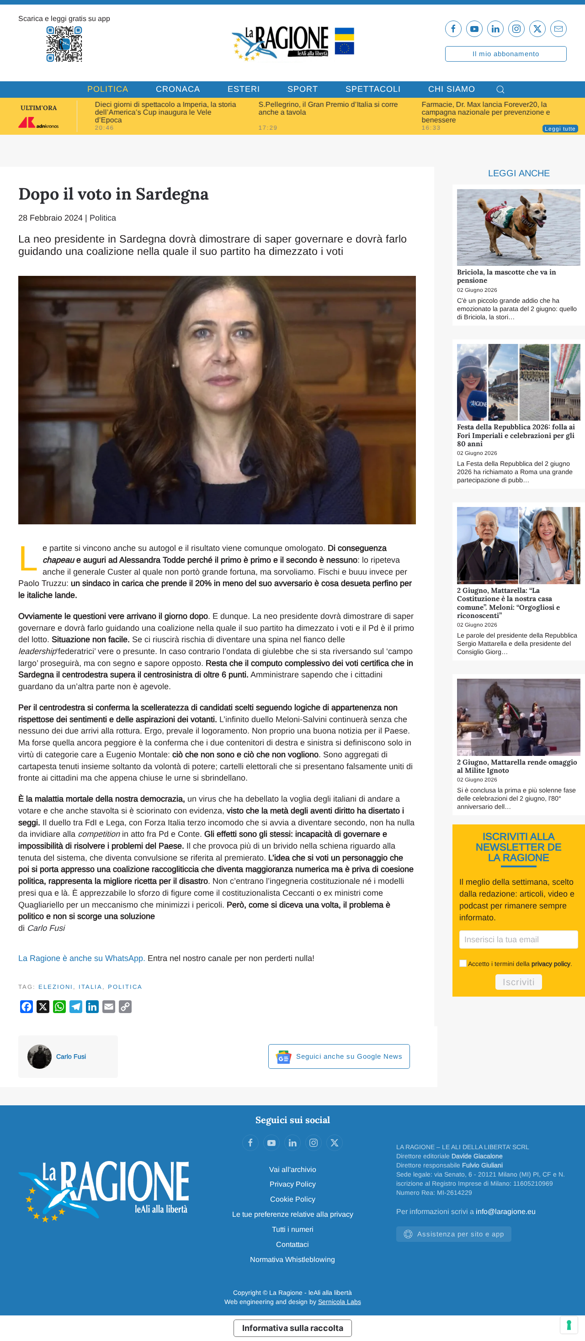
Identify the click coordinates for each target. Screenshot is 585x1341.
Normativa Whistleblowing (292, 1259)
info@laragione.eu (506, 1211)
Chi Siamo (451, 89)
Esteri (244, 89)
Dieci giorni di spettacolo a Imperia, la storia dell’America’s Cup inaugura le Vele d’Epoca (165, 112)
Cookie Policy (292, 1199)
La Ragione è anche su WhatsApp (80, 958)
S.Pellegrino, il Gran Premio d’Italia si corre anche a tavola (328, 108)
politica (125, 986)
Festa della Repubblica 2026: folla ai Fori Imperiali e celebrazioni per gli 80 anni (516, 435)
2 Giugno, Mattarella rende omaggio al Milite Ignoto (517, 766)
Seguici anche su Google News (348, 1056)
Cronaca (178, 89)
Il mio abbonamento (506, 54)
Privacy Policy (293, 1184)
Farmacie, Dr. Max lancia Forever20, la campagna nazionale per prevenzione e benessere (486, 112)
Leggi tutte (560, 129)
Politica (107, 89)
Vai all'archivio (292, 1169)
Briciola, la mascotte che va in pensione (506, 276)
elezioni (55, 986)
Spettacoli (373, 89)
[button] (500, 89)
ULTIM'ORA (39, 108)
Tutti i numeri (293, 1229)
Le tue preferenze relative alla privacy (292, 1214)
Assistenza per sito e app (460, 1234)
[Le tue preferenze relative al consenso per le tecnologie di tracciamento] (569, 1325)
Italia (90, 986)
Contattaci (292, 1244)
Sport (302, 89)
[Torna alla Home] (292, 43)
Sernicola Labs (339, 1301)
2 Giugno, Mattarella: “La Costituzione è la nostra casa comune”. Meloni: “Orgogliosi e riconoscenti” (508, 603)
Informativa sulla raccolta (292, 1328)
